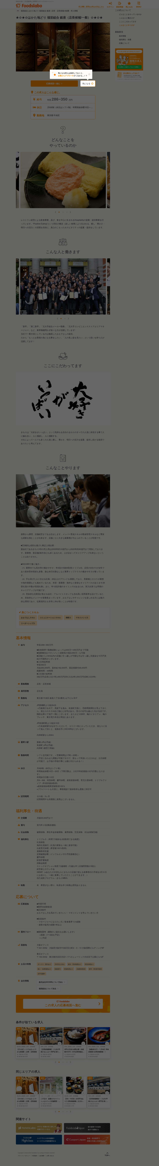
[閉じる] (89, 74)
